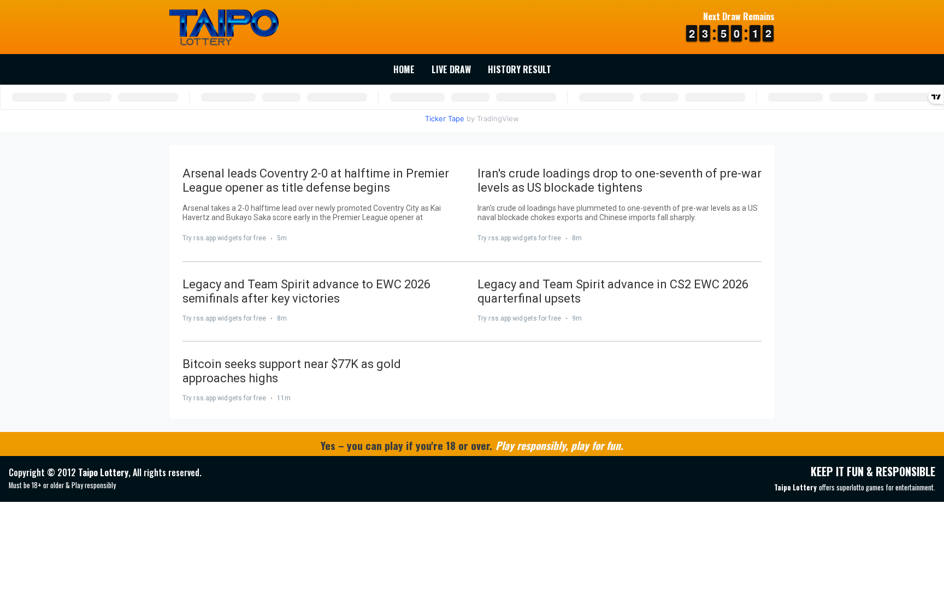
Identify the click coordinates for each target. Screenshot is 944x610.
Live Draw (451, 69)
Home (404, 69)
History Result (519, 69)
